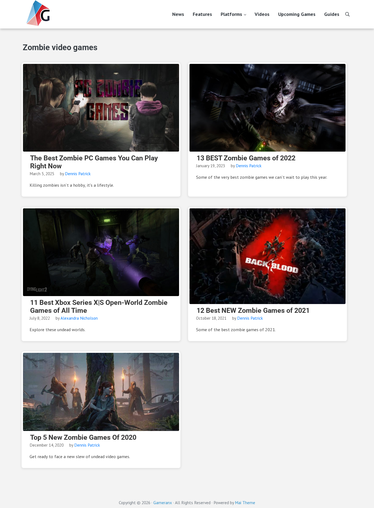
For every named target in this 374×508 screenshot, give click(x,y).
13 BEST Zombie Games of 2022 (246, 158)
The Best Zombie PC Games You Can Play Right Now (94, 162)
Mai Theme (245, 502)
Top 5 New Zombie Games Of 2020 (83, 437)
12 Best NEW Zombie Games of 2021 (253, 310)
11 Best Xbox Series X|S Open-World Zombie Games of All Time (99, 306)
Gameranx (162, 502)
